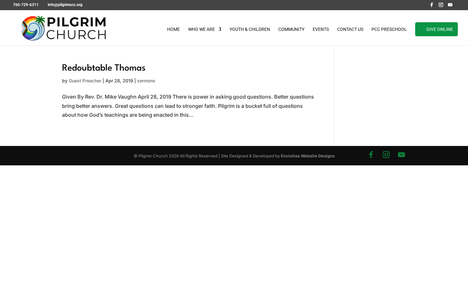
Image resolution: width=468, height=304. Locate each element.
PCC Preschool (389, 29)
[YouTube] (450, 6)
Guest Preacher (85, 80)
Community (291, 29)
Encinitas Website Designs (308, 155)
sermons (146, 80)
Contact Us (350, 29)
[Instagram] (440, 6)
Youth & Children (250, 29)
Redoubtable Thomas (103, 68)
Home (173, 29)
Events (321, 29)
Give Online (439, 29)
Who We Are (201, 29)
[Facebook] (431, 6)
